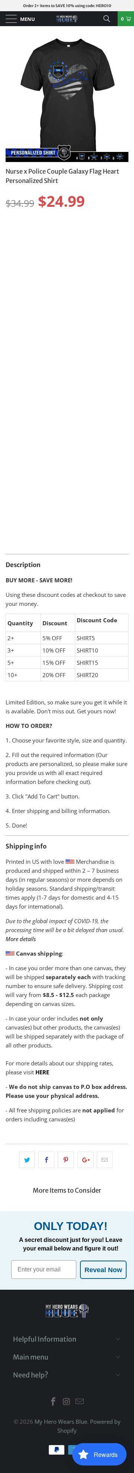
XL (69, 233)
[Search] (109, 18)
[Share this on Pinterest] (66, 1160)
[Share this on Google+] (85, 1160)
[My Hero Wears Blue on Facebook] (53, 1402)
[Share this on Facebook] (46, 1160)
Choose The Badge (29, 364)
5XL (33, 252)
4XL (14, 252)
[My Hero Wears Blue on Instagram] (66, 1402)
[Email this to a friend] (105, 1160)
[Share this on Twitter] (27, 1160)
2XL (88, 233)
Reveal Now (103, 1270)
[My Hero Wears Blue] (67, 18)
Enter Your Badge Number (41, 418)
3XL (108, 233)
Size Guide (110, 220)
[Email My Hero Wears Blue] (80, 1402)
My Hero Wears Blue (61, 1421)
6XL (53, 252)
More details (21, 939)
